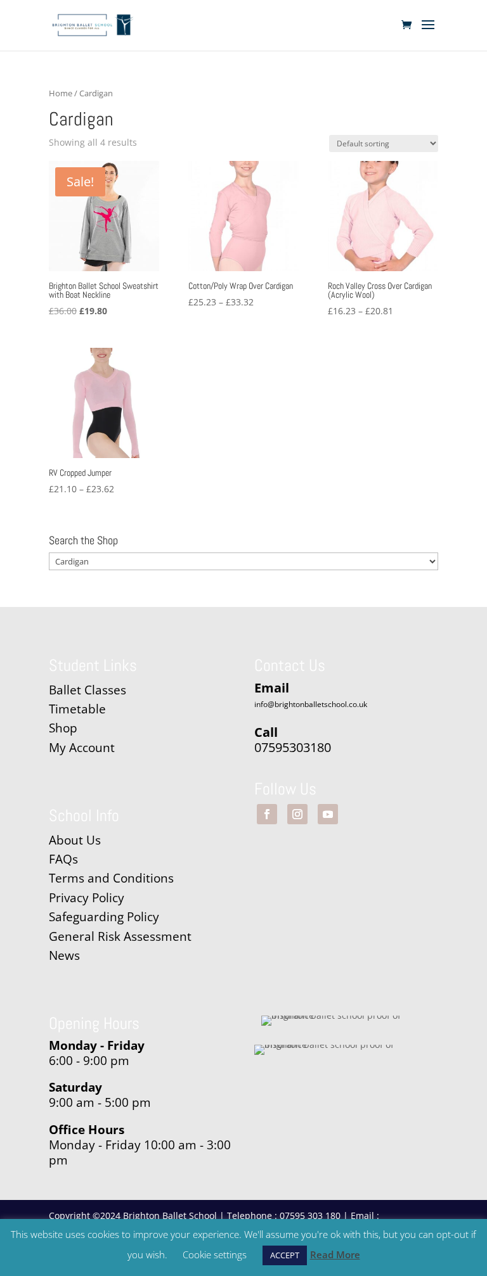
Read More (335, 1254)
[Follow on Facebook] (267, 814)
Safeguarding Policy (104, 917)
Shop (63, 728)
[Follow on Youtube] (328, 814)
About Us (75, 840)
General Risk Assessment (122, 936)
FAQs (63, 859)
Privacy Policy (86, 898)
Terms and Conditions (111, 878)
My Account (82, 747)
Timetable (77, 709)
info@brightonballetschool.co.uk (310, 704)
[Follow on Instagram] (297, 814)
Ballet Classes (87, 690)
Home (60, 93)
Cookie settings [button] (215, 1254)
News (64, 955)
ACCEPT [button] (284, 1255)
